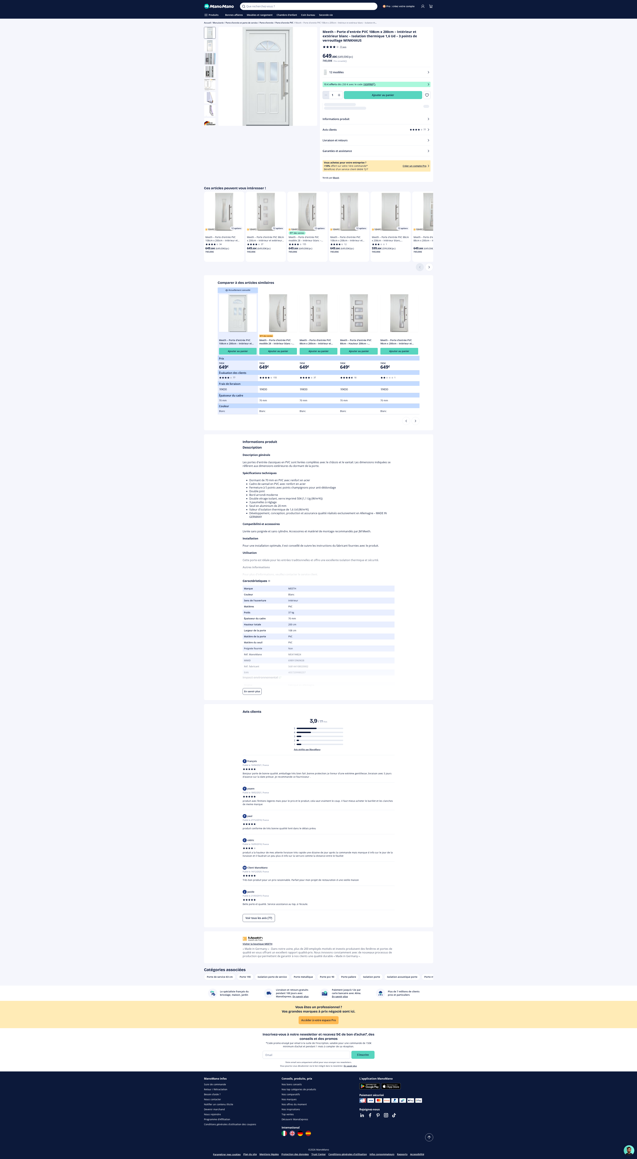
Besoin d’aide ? (212, 1094)
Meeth (336, 177)
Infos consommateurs (382, 1154)
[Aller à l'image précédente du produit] (225, 77)
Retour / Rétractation (215, 1089)
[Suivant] (429, 267)
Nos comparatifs (291, 1094)
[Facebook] (370, 1115)
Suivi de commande (215, 1084)
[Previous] (406, 421)
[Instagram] (386, 1115)
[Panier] (430, 6)
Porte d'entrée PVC (284, 22)
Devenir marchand (214, 1109)
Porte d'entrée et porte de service (242, 22)
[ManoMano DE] (300, 1133)
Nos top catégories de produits (299, 1089)
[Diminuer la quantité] (326, 95)
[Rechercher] (243, 6)
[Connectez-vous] (422, 6)
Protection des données (295, 1154)
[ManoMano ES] (308, 1133)
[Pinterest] (378, 1115)
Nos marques (289, 1099)
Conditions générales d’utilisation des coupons (230, 1124)
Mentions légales (269, 1154)
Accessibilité (417, 1154)
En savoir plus (350, 1065)
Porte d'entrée (266, 22)
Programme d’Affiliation (217, 1119)
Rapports (402, 1154)
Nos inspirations (291, 1109)
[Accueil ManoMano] (219, 6)
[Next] (416, 421)
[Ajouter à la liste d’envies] (427, 95)
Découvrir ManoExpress (295, 1119)
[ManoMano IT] (284, 1133)
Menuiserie (218, 22)
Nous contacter (212, 1099)
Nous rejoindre (212, 1114)
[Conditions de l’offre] (428, 84)
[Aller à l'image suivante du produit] (311, 77)
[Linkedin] (362, 1115)
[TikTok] (394, 1115)
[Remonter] (429, 1137)
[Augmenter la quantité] (339, 95)
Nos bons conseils (292, 1084)
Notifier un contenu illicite (218, 1104)
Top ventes (288, 1114)
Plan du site (250, 1154)
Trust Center (318, 1154)
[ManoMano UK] (292, 1133)
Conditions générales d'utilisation (347, 1154)
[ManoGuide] (629, 1150)
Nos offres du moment (294, 1104)
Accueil (207, 22)
